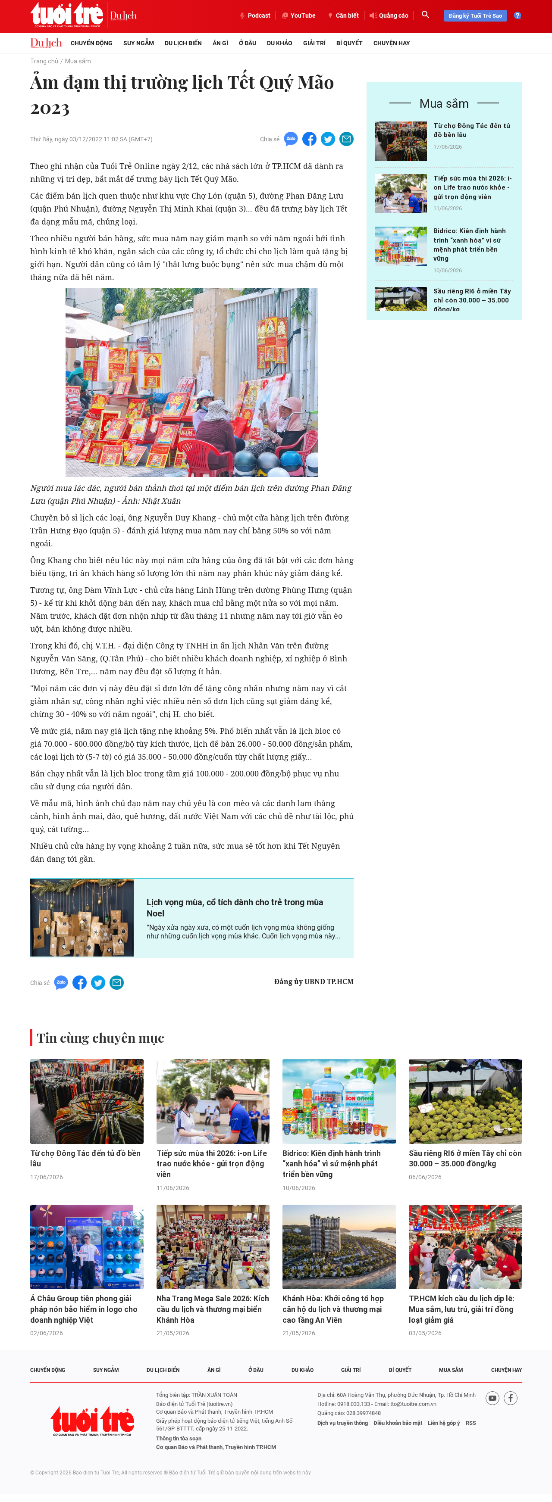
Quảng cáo (393, 15)
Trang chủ (44, 61)
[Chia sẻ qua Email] (346, 138)
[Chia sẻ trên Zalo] (291, 138)
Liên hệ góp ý (444, 1423)
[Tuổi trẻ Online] (93, 1421)
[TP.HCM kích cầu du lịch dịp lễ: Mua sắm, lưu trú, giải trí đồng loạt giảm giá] (465, 1247)
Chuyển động (92, 43)
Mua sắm (78, 61)
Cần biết (347, 15)
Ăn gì (220, 43)
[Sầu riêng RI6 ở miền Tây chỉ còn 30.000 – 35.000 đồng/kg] (401, 306)
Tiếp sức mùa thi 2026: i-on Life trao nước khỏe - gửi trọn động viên (472, 188)
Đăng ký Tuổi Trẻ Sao (475, 15)
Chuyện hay (391, 43)
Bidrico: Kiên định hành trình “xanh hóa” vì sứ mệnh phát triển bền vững (331, 1164)
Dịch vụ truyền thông (342, 1423)
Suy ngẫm (138, 43)
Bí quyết (349, 43)
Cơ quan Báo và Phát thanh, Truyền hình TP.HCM (216, 1447)
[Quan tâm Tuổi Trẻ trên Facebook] (511, 1421)
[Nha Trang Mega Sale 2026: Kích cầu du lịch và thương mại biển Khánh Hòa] (213, 1247)
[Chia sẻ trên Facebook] (309, 138)
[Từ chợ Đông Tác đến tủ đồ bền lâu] (401, 141)
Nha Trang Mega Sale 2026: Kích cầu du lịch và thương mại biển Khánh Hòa (213, 1309)
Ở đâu (247, 43)
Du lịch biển (183, 43)
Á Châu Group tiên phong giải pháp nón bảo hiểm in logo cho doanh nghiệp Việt (84, 1309)
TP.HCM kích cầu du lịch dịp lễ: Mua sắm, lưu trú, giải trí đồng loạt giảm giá (461, 1309)
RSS (471, 1423)
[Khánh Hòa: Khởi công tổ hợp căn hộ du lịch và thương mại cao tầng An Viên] (339, 1247)
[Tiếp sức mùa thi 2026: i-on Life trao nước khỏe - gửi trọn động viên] (401, 193)
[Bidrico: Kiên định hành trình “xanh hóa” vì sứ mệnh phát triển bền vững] (401, 246)
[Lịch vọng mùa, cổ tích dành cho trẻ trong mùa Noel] (82, 918)
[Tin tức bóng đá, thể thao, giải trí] (46, 43)
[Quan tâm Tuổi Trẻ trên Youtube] (492, 1421)
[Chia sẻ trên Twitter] (328, 138)
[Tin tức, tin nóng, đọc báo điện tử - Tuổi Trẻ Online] (70, 15)
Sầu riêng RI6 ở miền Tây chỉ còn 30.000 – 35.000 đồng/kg (472, 300)
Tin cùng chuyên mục (100, 1037)
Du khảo (279, 43)
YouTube (303, 15)
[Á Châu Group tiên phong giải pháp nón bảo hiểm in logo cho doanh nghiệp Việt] (87, 1247)
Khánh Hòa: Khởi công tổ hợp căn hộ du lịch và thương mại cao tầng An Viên (333, 1309)
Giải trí (314, 43)
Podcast (259, 15)
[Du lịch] (123, 15)
